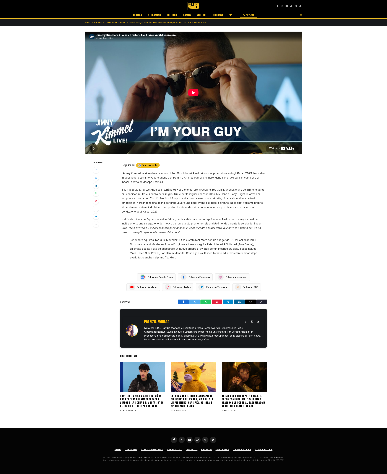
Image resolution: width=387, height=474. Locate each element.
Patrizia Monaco (156, 322)
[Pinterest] (96, 201)
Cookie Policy (263, 449)
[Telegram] (96, 216)
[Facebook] (96, 170)
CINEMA (137, 15)
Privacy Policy (242, 449)
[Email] (96, 209)
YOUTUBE (202, 15)
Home (118, 449)
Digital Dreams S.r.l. (145, 457)
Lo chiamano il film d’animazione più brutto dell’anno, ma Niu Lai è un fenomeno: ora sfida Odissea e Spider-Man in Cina (192, 401)
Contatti (191, 449)
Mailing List (174, 449)
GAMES (187, 15)
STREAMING (154, 15)
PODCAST (218, 15)
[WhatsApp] (96, 193)
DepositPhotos (276, 457)
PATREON (248, 15)
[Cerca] (300, 15)
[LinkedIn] (96, 186)
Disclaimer (222, 449)
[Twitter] (96, 178)
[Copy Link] (96, 224)
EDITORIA (172, 15)
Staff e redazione (152, 449)
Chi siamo (131, 449)
